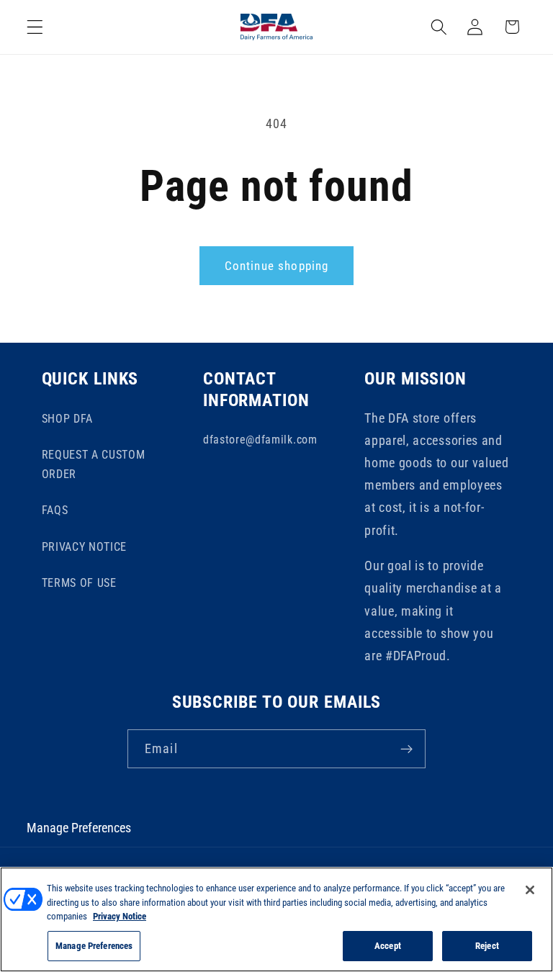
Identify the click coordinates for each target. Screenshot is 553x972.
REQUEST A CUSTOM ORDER (93, 464)
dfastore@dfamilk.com (260, 439)
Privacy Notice (119, 916)
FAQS (55, 510)
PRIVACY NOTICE (84, 547)
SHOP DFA (68, 419)
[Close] (530, 890)
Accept (387, 945)
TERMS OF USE (79, 583)
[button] (35, 27)
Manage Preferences (79, 827)
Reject (487, 945)
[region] (276, 919)
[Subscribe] (406, 748)
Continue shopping (277, 265)
